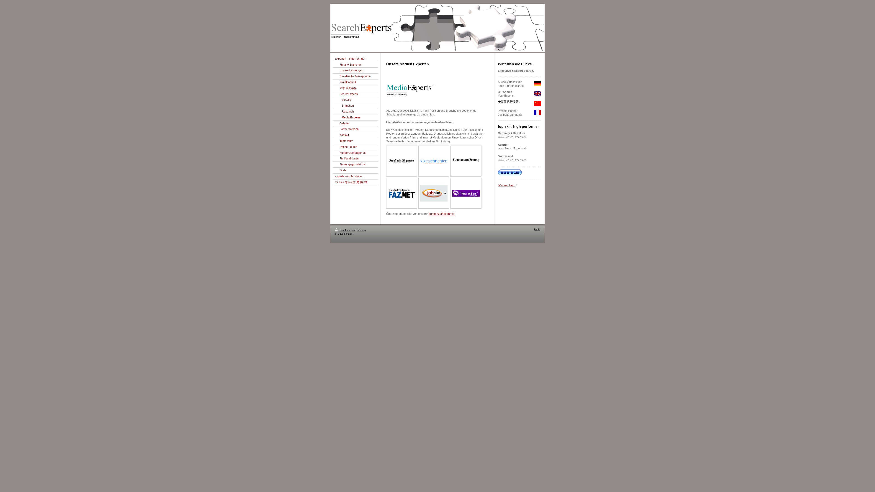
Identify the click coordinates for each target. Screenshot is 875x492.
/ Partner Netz (506, 185)
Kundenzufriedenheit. (441, 213)
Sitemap (361, 230)
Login (537, 229)
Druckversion (347, 230)
